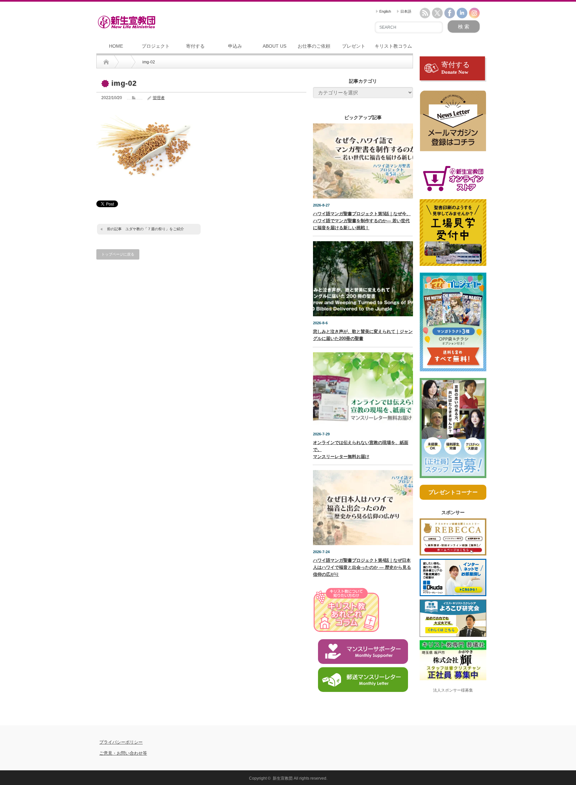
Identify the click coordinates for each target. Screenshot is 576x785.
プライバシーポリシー (121, 742)
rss (425, 13)
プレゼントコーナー (453, 492)
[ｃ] (453, 124)
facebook (449, 13)
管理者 (159, 97)
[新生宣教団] (126, 22)
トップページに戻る (117, 254)
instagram (474, 13)
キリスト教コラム (393, 46)
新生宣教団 (283, 778)
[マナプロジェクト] (453, 325)
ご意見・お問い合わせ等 (123, 753)
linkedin (462, 13)
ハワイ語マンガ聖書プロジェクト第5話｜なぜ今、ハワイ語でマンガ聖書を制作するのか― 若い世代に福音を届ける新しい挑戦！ (362, 220)
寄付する (195, 46)
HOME (116, 46)
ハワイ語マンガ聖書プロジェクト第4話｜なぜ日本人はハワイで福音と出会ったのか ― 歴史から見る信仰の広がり (362, 567)
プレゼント (353, 46)
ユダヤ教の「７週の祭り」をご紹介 (154, 229)
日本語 (405, 11)
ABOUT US (274, 46)
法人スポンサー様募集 (453, 690)
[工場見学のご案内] (453, 236)
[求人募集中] (453, 431)
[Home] (106, 62)
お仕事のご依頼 (314, 46)
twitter (437, 13)
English (384, 11)
